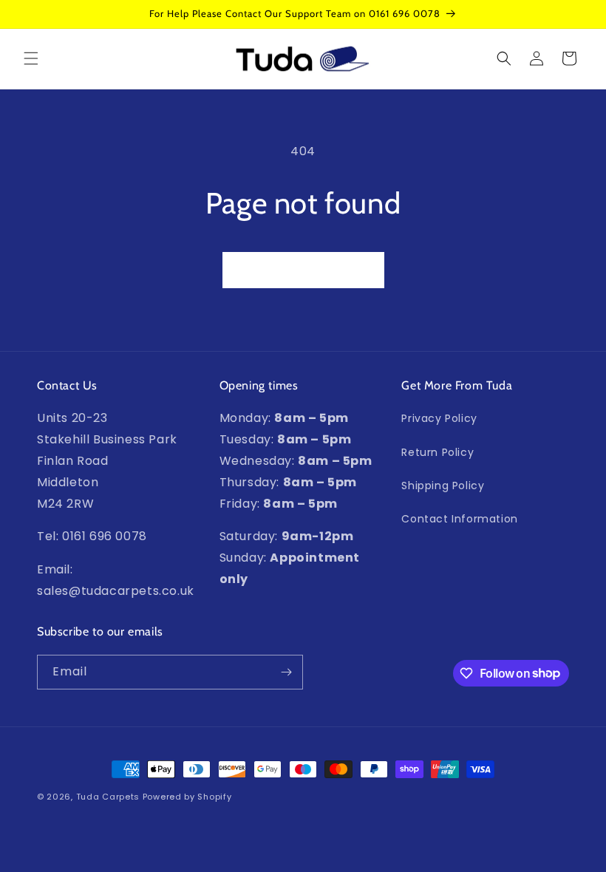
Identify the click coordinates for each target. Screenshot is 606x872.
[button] (31, 58)
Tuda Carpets (108, 797)
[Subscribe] (286, 672)
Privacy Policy (439, 418)
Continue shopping (303, 270)
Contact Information (459, 518)
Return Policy (437, 452)
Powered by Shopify (187, 797)
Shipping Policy (442, 485)
